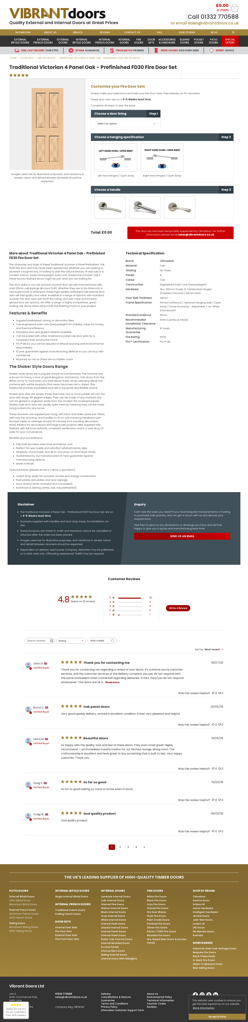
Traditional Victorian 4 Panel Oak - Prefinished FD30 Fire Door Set (99, 58)
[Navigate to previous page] (104, 847)
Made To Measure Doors (208, 964)
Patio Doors (213, 41)
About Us (50, 32)
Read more (112, 682)
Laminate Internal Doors (115, 896)
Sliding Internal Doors (114, 954)
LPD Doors (199, 927)
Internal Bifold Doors (82, 41)
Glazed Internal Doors (114, 927)
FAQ (159, 32)
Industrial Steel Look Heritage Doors (214, 948)
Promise (130, 50)
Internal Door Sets (66, 927)
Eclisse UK (199, 904)
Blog (214, 32)
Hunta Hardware (203, 908)
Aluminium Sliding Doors (23, 927)
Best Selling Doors (204, 968)
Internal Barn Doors (113, 951)
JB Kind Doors (201, 916)
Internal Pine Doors (112, 904)
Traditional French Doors (70, 910)
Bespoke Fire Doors (204, 952)
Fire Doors (138, 41)
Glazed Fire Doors (157, 908)
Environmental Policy (159, 997)
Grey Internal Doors (113, 916)
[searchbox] (37, 641)
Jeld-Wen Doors (203, 920)
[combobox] (71, 641)
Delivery (106, 994)
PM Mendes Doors (203, 931)
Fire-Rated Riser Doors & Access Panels (166, 941)
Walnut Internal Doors (114, 908)
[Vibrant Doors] (66, 13)
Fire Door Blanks (156, 912)
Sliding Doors (185, 41)
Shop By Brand (204, 891)
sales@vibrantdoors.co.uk (213, 23)
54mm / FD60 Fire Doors (161, 931)
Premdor (198, 935)
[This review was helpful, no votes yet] (213, 693)
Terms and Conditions (114, 1003)
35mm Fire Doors (157, 927)
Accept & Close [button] (217, 1016)
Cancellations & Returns (116, 997)
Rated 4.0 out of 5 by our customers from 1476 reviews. (16, 1012)
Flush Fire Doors (156, 916)
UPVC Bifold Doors (20, 900)
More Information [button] (203, 1008)
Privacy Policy (109, 1007)
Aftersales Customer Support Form (122, 1010)
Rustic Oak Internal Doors (116, 939)
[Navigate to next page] (144, 847)
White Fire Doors (157, 896)
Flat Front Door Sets (67, 939)
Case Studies (187, 32)
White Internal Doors (113, 920)
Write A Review (178, 608)
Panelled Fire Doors (158, 923)
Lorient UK (199, 923)
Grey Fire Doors (156, 904)
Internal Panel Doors (113, 931)
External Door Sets (66, 935)
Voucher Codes (156, 1003)
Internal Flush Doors (113, 923)
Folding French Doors (68, 914)
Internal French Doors (104, 41)
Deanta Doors (201, 900)
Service (77, 32)
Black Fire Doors (156, 900)
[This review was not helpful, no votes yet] (219, 693)
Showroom (22, 32)
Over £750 (39, 50)
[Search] (233, 32)
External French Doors (43, 41)
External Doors (63, 41)
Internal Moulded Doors (115, 943)
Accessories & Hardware (167, 41)
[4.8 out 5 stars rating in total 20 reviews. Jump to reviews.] (19, 75)
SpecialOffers (230, 41)
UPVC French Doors (20, 917)
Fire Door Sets (46, 58)
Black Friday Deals (204, 956)
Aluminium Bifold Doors (23, 904)
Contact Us (132, 32)
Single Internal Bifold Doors (71, 896)
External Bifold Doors (20, 41)
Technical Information (160, 1000)
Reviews (105, 32)
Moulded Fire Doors (158, 935)
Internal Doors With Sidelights (119, 958)
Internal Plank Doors (113, 935)
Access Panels (110, 947)
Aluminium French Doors (23, 913)
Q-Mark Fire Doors (204, 960)
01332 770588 (220, 17)
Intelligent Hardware (205, 912)
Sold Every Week (180, 50)
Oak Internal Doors (112, 900)
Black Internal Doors (113, 912)
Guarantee (87, 50)
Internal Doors (124, 41)
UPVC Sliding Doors (20, 931)
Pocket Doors (199, 41)
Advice (225, 50)
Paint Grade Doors (158, 920)
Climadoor (167, 261)
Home (13, 58)
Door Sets (151, 41)
